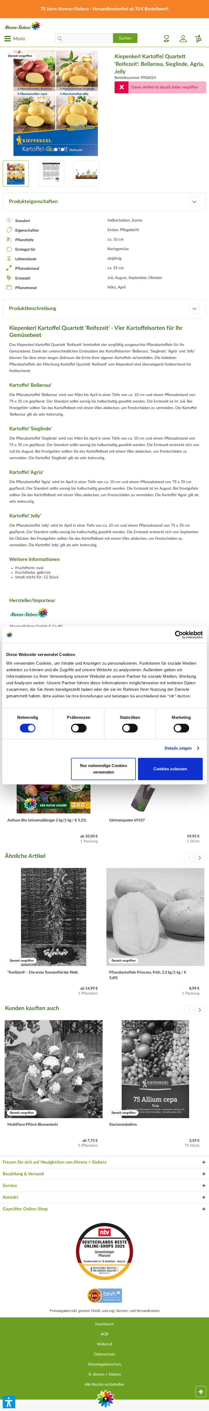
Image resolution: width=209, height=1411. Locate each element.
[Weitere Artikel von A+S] (28, 614)
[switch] (79, 728)
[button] (9, 1402)
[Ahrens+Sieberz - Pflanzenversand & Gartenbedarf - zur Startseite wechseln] (22, 25)
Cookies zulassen (170, 768)
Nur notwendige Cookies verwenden (103, 768)
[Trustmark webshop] (104, 1296)
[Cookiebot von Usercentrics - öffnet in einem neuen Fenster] (179, 635)
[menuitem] (14, 38)
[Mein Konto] (181, 38)
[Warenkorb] (196, 38)
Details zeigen (178, 748)
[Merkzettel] (165, 38)
